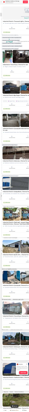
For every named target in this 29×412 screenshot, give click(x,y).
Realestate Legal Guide (18, 299)
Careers (11, 392)
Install (25, 2)
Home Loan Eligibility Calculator (9, 269)
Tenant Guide (5, 329)
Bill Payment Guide (6, 299)
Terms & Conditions (19, 392)
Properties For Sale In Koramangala (10, 237)
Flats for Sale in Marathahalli (8, 206)
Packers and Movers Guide (16, 329)
